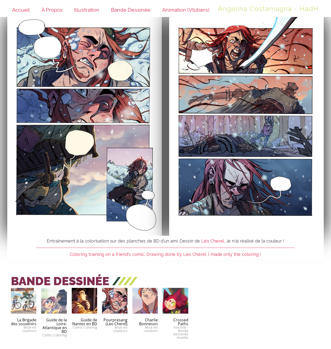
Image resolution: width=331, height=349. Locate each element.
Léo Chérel (194, 254)
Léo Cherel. (213, 240)
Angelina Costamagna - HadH (268, 8)
